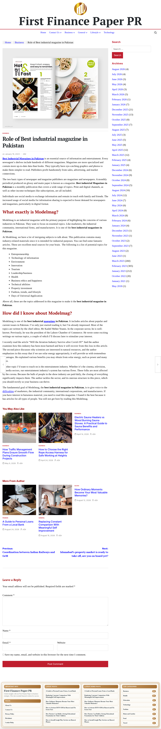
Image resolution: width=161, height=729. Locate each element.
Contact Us (54, 32)
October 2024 (119, 180)
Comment (8, 595)
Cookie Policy (9, 722)
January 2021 (119, 281)
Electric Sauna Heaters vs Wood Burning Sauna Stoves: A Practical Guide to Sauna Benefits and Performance (91, 423)
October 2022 (119, 276)
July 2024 (117, 195)
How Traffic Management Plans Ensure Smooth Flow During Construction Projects (18, 454)
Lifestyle (94, 32)
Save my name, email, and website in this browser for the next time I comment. (45, 654)
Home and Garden (129, 714)
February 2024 (119, 220)
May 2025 (117, 144)
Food (124, 718)
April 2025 (117, 149)
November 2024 (120, 175)
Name (6, 630)
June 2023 (117, 255)
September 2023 (120, 245)
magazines (49, 321)
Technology (109, 32)
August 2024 (118, 190)
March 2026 (118, 94)
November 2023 (120, 235)
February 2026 (119, 99)
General (81, 32)
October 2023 (119, 240)
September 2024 (120, 185)
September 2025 (120, 124)
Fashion (125, 709)
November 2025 (120, 114)
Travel (125, 723)
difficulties (8, 391)
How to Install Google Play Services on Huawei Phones (61, 721)
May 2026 (117, 84)
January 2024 (119, 225)
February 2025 (119, 160)
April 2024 (117, 210)
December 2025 (120, 109)
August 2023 (118, 250)
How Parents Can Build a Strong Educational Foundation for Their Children (60, 715)
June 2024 (117, 200)
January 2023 (119, 271)
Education (126, 700)
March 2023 (118, 260)
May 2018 (117, 286)
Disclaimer (8, 718)
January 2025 (119, 165)
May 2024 (117, 205)
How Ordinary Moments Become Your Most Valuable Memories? (91, 492)
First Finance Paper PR (80, 20)
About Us (8, 705)
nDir (24, 154)
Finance (5, 518)
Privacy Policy (9, 714)
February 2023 (119, 266)
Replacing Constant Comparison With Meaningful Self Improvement (50, 526)
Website (61, 642)
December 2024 (120, 170)
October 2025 (119, 119)
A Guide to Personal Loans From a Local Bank (18, 523)
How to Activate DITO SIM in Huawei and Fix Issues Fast (61, 708)
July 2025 (117, 134)
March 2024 (118, 215)
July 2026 (117, 74)
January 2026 (119, 104)
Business (69, 32)
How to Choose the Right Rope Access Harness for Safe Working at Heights (53, 452)
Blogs (77, 485)
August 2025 (118, 129)
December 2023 (120, 230)
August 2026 (118, 69)
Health (125, 696)
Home (43, 32)
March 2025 (118, 155)
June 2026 (117, 79)
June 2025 (117, 139)
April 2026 (117, 89)
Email (7, 642)
